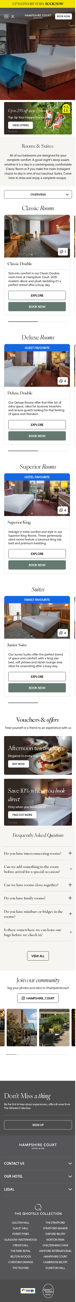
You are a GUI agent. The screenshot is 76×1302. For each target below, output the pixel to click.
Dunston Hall (55, 1268)
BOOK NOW (61, 17)
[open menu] (6, 17)
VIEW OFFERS (20, 125)
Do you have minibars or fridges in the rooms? (33, 914)
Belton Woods (20, 1256)
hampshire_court (40, 998)
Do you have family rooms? (25, 897)
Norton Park (55, 1239)
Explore (37, 295)
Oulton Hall (20, 1222)
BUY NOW (18, 764)
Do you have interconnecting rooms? (32, 853)
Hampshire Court (55, 1256)
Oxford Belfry (55, 1233)
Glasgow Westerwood (20, 1239)
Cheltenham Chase (55, 1245)
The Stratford (55, 1222)
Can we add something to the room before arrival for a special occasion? (32, 869)
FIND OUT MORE (22, 814)
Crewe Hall (21, 1245)
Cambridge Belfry (55, 1262)
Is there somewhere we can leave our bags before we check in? (32, 932)
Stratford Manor (55, 1228)
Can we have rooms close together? (31, 884)
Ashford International (55, 1251)
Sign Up (38, 1125)
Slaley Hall (20, 1228)
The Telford (21, 1268)
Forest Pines (20, 1233)
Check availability (48, 1295)
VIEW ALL (37, 956)
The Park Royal (21, 1251)
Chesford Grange (20, 1262)
